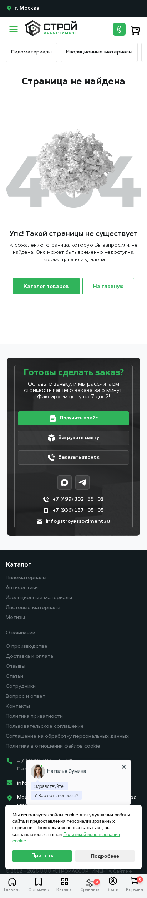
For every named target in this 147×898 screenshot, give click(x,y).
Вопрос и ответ (25, 696)
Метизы (15, 617)
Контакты (18, 706)
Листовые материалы (33, 607)
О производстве (26, 646)
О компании (20, 633)
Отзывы (15, 666)
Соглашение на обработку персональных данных (67, 736)
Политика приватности (34, 716)
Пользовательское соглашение (45, 726)
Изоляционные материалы (99, 52)
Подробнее (105, 856)
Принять (42, 855)
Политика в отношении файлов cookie (53, 746)
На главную (108, 286)
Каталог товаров (46, 286)
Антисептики (22, 587)
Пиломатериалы (31, 52)
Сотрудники (21, 686)
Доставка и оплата (29, 656)
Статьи (14, 676)
